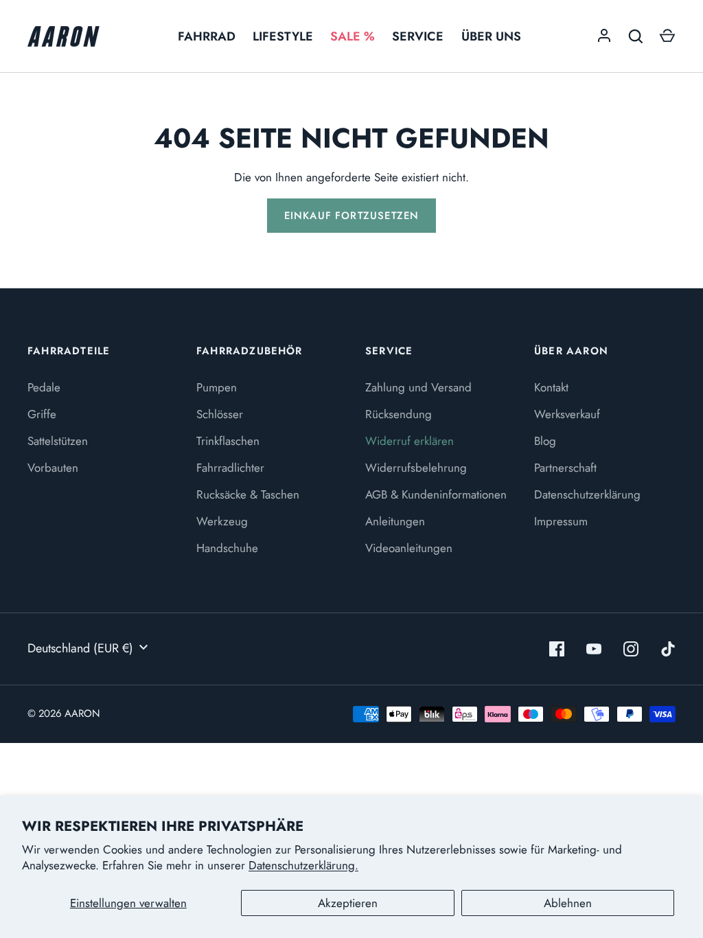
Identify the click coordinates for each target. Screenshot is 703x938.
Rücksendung (398, 414)
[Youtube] (594, 649)
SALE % (352, 36)
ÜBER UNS (491, 36)
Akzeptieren (348, 903)
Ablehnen (568, 903)
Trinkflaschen (228, 441)
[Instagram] (631, 649)
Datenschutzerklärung (587, 494)
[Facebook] (557, 649)
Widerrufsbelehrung (416, 467)
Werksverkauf (567, 414)
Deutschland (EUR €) (80, 648)
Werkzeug (222, 521)
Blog (545, 441)
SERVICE (417, 36)
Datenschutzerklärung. (303, 865)
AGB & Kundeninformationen (436, 494)
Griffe (41, 414)
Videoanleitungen (408, 548)
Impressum (561, 521)
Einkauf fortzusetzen (351, 215)
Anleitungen (395, 521)
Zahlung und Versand (418, 387)
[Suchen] (636, 36)
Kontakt (551, 387)
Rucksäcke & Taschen (247, 494)
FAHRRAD (206, 36)
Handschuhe (227, 548)
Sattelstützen (57, 441)
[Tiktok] (668, 649)
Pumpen (216, 387)
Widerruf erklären (409, 441)
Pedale (43, 387)
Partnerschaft (565, 467)
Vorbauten (52, 467)
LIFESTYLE (283, 36)
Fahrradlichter (230, 467)
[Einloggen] (604, 36)
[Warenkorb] (667, 36)
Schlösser (219, 414)
